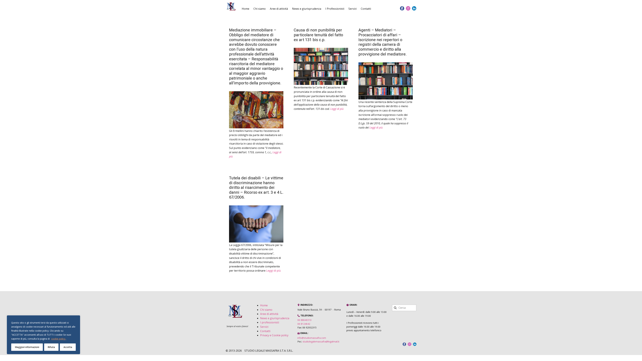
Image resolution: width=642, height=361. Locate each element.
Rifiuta (51, 347)
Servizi (352, 9)
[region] (43, 334)
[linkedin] (414, 8)
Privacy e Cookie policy (274, 335)
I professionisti (269, 322)
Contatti (366, 9)
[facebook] (402, 8)
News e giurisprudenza (306, 9)
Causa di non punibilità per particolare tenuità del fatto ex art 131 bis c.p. (318, 35)
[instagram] (408, 8)
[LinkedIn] (414, 344)
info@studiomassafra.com (311, 337)
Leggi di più (337, 109)
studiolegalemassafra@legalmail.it (321, 341)
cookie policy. (58, 338)
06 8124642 (303, 323)
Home (245, 9)
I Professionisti (334, 9)
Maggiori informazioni (27, 347)
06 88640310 (304, 320)
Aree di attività (279, 9)
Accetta (68, 347)
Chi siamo (259, 9)
